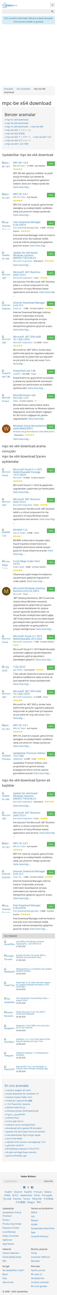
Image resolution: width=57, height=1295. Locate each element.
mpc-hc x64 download (17, 119)
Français (38, 1191)
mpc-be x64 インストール (18, 130)
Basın (5, 1274)
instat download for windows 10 (22, 1093)
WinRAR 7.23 (20, 529)
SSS (33, 1216)
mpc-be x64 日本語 (15, 133)
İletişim (34, 1220)
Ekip (5, 1278)
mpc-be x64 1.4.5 (42, 136)
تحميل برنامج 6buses (15, 1114)
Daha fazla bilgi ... (22, 187)
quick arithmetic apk (16, 1155)
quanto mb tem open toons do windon (25, 1131)
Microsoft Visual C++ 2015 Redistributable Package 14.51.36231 (27, 472)
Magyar (31, 1202)
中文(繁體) (20, 1202)
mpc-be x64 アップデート (18, 136)
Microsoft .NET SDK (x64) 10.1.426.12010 (27, 338)
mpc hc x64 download (17, 126)
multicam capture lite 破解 (19, 1100)
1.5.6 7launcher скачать (18, 1104)
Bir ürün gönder (39, 1286)
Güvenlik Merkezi (39, 1236)
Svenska (17, 1198)
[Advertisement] (28, 54)
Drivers (6, 1219)
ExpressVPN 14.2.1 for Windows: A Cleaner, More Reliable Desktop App (32, 1067)
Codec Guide (18, 567)
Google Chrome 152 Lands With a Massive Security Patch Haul (31, 956)
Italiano (48, 1191)
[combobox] (26, 11)
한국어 (15, 1195)
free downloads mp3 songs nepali (23, 1135)
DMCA (34, 1212)
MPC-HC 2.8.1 (20, 194)
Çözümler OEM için (40, 1257)
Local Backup (9, 1231)
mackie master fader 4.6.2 (19, 1097)
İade (33, 1232)
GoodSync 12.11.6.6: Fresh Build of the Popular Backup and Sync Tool (33, 1040)
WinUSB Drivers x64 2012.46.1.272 (24, 396)
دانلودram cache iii (14, 1145)
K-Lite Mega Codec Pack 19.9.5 (26, 562)
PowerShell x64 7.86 (24, 370)
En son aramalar (17, 1085)
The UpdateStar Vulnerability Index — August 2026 (33, 999)
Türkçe (26, 1198)
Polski (37, 1195)
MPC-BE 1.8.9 (20, 162)
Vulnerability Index (12, 1257)
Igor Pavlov (18, 670)
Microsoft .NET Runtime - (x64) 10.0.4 (27, 273)
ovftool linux (12, 1117)
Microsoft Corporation (22, 261)
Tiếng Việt (37, 1198)
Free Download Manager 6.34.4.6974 (27, 223)
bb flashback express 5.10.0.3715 (22, 1148)
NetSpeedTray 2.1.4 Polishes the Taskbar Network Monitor (34, 970)
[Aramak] (52, 11)
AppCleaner (8, 1243)
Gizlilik (34, 1224)
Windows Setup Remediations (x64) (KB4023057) (30, 427)
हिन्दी (39, 1202)
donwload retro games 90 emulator (24, 1128)
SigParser (7, 1239)
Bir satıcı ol (36, 1274)
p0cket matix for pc (16, 1107)
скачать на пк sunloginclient (20, 1124)
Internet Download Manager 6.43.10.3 (29, 304)
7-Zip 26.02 (19, 666)
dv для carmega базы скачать (21, 1152)
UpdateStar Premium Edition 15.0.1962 (29, 754)
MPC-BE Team (19, 165)
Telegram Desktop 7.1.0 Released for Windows (32, 1054)
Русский (7, 1198)
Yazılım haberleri (11, 1253)
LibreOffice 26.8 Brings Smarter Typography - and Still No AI (30, 942)
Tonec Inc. (17, 308)
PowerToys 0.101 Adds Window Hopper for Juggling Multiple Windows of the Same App (33, 984)
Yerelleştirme (37, 1278)
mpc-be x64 (37, 126)
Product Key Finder (12, 1223)
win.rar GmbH (19, 533)
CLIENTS (16, 374)
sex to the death (14, 1138)
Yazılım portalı (38, 1270)
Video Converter (11, 1235)
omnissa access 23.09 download (22, 1110)
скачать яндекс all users (18, 1090)
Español (28, 1191)
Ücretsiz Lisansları (40, 1282)
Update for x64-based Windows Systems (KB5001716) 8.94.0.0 (25, 255)
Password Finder (11, 1227)
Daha (51, 163)
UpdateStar (18, 759)
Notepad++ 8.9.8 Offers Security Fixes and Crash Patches (32, 1026)
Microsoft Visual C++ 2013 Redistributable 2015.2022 (27, 637)
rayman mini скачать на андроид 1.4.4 (25, 1142)
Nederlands (26, 1195)
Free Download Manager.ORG (25, 227)
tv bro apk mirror (15, 1121)
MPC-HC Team (19, 197)
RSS (4, 1261)
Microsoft (17, 477)
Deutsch (18, 1191)
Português (47, 1195)
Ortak (34, 1253)
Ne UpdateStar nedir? (13, 1270)
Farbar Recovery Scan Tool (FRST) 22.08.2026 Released (30, 1013)
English (8, 1191)
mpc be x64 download (17, 123)
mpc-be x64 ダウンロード (18, 140)
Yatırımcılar (8, 1282)
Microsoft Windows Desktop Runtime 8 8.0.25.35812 (29, 589)
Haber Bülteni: (28, 1176)
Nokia (15, 401)
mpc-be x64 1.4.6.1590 (17, 143)
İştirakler (35, 1261)
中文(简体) (48, 1198)
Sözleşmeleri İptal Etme (42, 1228)
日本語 (7, 1195)
